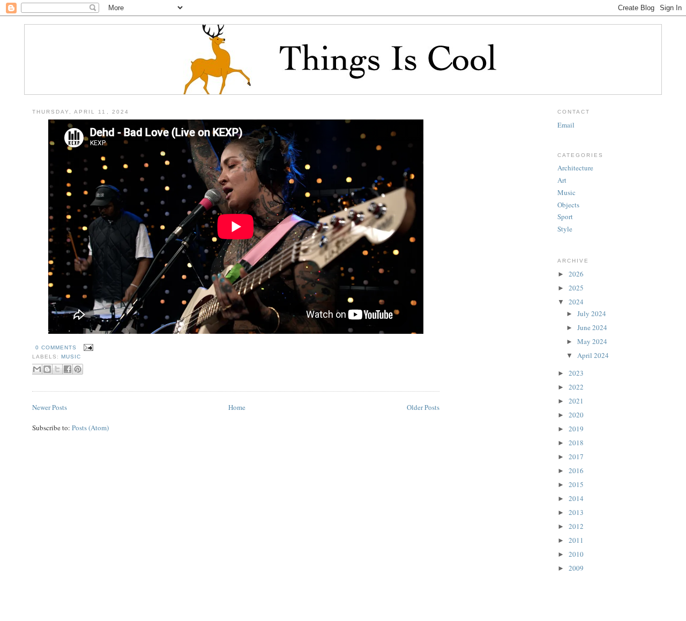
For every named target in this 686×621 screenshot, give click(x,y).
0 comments (56, 347)
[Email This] (37, 369)
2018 (576, 442)
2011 (576, 540)
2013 (576, 512)
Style (564, 229)
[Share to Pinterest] (77, 369)
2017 (576, 456)
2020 (576, 415)
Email (566, 125)
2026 (576, 274)
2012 (576, 526)
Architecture (575, 168)
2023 (576, 373)
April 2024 (593, 355)
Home (236, 407)
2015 (576, 484)
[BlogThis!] (47, 369)
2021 (576, 401)
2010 (576, 554)
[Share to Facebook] (67, 369)
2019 (576, 428)
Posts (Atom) (90, 427)
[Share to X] (57, 369)
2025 (576, 288)
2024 (576, 301)
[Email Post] (87, 347)
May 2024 (592, 341)
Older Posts (423, 407)
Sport (565, 216)
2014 (576, 498)
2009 (576, 568)
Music (71, 357)
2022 (576, 387)
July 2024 (591, 313)
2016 (576, 470)
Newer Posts (49, 407)
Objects (568, 205)
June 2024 (592, 327)
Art (561, 180)
